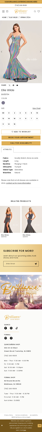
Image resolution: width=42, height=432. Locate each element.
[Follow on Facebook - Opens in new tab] (5, 328)
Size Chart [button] (36, 108)
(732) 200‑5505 (11, 356)
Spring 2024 (25, 17)
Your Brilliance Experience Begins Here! (21, 1)
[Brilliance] (21, 11)
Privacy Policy (8, 415)
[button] (3, 11)
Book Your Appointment (21, 137)
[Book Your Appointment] (7, 11)
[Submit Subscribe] (36, 263)
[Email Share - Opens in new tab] (17, 85)
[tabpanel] (21, 51)
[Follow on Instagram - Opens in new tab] (11, 328)
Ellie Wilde (13, 17)
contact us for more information (18, 183)
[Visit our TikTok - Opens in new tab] (17, 328)
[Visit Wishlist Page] (39, 11)
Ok (40, 425)
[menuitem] (3, 11)
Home (4, 17)
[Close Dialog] (2, 426)
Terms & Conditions (21, 415)
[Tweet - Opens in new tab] (9, 85)
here (24, 430)
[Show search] (35, 11)
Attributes (7, 149)
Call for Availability (21, 143)
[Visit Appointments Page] (21, 292)
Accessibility (34, 415)
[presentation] (10, 219)
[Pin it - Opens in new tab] (13, 85)
